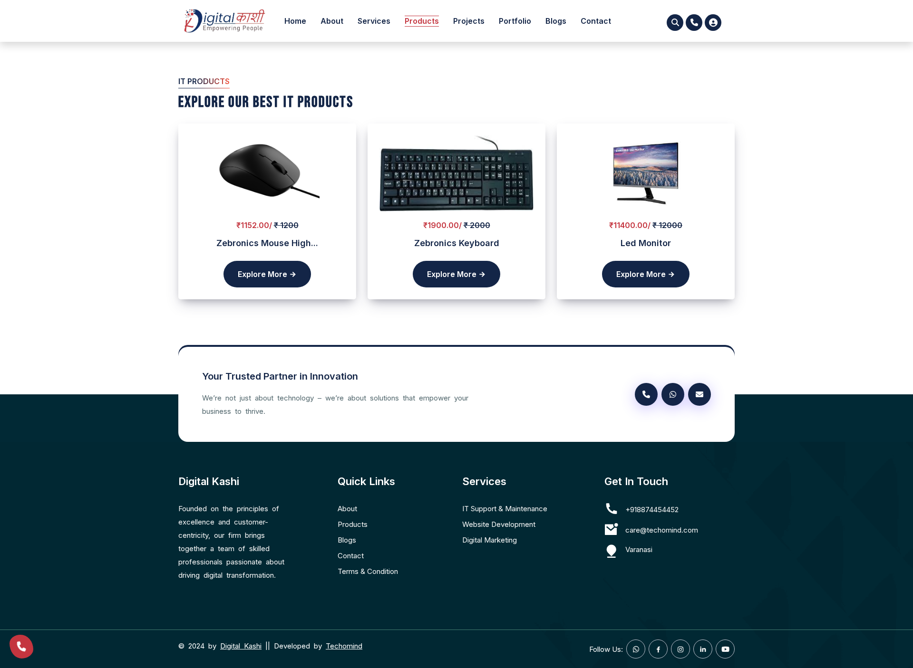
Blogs (555, 21)
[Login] (713, 22)
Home (295, 21)
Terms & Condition (368, 571)
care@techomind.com (661, 529)
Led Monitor (646, 243)
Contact (596, 21)
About (332, 21)
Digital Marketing (489, 539)
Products (422, 21)
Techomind (344, 645)
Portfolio (515, 21)
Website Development (498, 524)
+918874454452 (652, 509)
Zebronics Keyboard (456, 243)
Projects (469, 21)
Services (374, 21)
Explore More (263, 274)
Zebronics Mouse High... (267, 243)
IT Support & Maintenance (504, 508)
